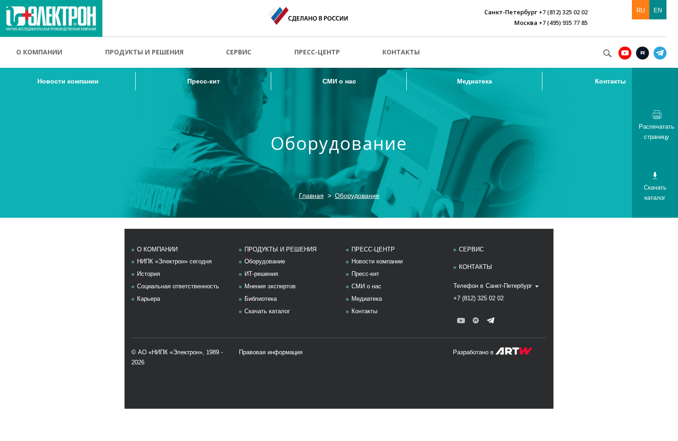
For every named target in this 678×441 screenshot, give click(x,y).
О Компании (157, 249)
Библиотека (260, 298)
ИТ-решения (261, 273)
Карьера (148, 298)
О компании (39, 52)
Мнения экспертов (270, 286)
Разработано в (474, 352)
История (148, 273)
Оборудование (357, 195)
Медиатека (474, 81)
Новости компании (68, 81)
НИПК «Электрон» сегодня (174, 261)
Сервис (238, 52)
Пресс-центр (317, 52)
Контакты (401, 52)
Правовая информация (271, 352)
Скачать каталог (267, 311)
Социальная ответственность (178, 286)
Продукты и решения (144, 52)
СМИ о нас (339, 81)
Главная (311, 195)
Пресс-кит (203, 81)
